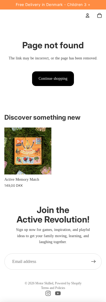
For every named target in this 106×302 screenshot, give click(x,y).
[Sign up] (93, 261)
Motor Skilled (44, 283)
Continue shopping (53, 79)
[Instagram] (48, 293)
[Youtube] (58, 293)
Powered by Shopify (68, 283)
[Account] (87, 15)
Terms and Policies (53, 288)
